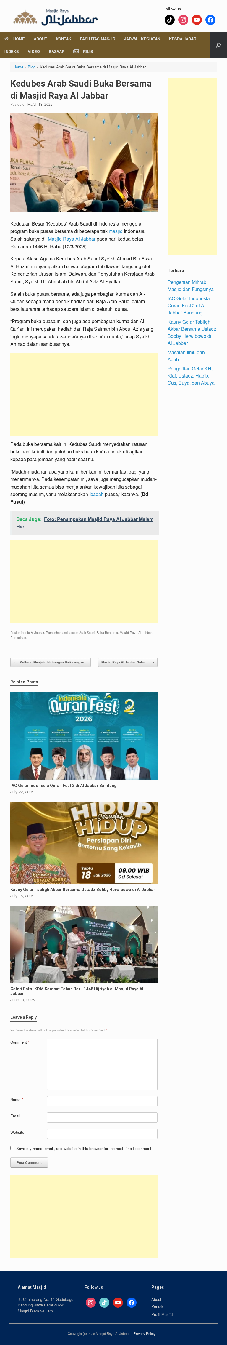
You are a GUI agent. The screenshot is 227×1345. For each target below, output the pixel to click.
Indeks (11, 51)
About (40, 38)
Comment (20, 1042)
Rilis (88, 51)
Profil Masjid (162, 1314)
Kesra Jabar (182, 38)
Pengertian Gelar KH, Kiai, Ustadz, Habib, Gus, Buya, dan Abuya (191, 375)
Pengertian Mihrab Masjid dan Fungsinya (191, 285)
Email (16, 1116)
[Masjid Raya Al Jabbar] (54, 16)
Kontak (63, 38)
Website (17, 1132)
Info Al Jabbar (34, 632)
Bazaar (56, 51)
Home (19, 38)
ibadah (96, 494)
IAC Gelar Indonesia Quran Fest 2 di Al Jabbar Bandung (189, 305)
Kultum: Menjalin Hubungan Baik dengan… (50, 662)
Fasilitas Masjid (97, 38)
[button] (218, 45)
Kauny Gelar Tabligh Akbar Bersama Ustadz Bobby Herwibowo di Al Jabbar (192, 332)
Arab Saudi (87, 632)
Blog (31, 67)
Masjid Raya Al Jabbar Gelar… (127, 662)
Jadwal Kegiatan (142, 38)
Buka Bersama (107, 632)
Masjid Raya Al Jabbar (71, 238)
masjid (116, 231)
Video (34, 51)
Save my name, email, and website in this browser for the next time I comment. (84, 1148)
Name (16, 1099)
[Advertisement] (84, 394)
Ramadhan (53, 632)
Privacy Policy (144, 1333)
